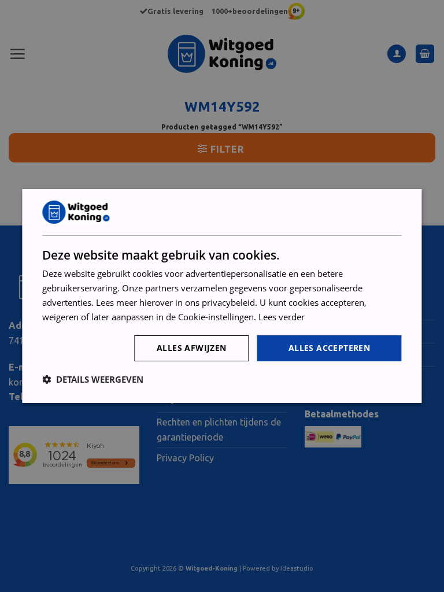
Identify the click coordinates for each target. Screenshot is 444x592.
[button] (92, 379)
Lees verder (281, 317)
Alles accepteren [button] (329, 347)
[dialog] (221, 296)
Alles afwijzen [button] (192, 347)
